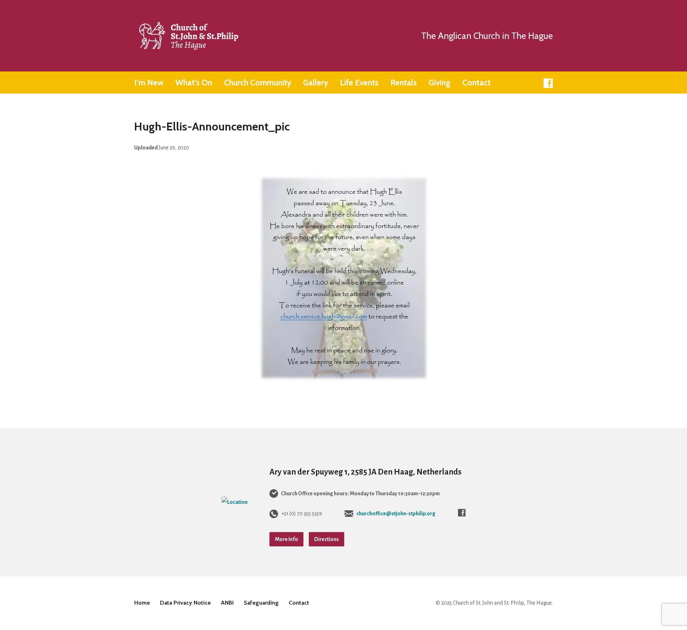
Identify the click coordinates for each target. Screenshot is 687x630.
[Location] (234, 502)
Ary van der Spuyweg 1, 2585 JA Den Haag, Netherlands (365, 472)
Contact (476, 83)
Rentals (403, 83)
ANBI (227, 602)
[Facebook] (548, 83)
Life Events (359, 83)
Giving (439, 83)
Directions (326, 539)
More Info (286, 539)
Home (142, 602)
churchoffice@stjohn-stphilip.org (395, 513)
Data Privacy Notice (185, 602)
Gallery (315, 83)
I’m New (149, 83)
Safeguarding (261, 602)
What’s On (193, 83)
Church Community (257, 83)
